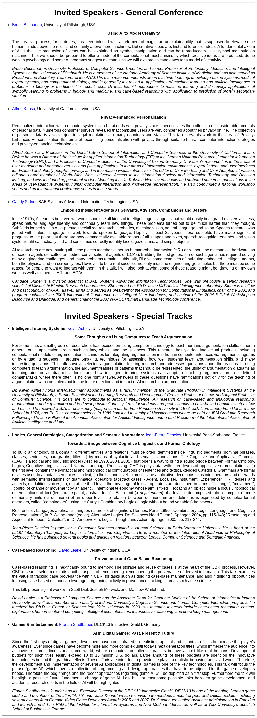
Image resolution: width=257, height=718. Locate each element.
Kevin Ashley (78, 328)
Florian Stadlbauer (75, 624)
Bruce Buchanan (27, 25)
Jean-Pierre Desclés (163, 435)
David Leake (70, 550)
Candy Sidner (24, 202)
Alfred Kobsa (23, 109)
